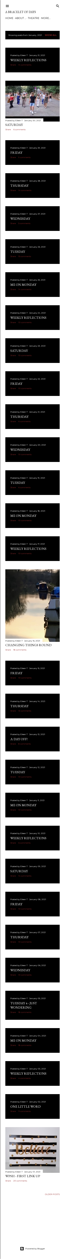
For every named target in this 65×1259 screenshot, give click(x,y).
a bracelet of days (20, 12)
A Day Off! (19, 739)
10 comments (25, 322)
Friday (16, 152)
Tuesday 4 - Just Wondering (23, 1005)
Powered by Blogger (35, 1248)
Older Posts (52, 1194)
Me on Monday (23, 284)
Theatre (33, 18)
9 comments (24, 157)
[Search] (58, 5)
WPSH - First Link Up (22, 1176)
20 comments (20, 1180)
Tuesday (17, 251)
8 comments (24, 744)
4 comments (24, 1078)
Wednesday (20, 218)
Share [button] (13, 65)
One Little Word (25, 1106)
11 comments (24, 1111)
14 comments (24, 65)
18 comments (19, 650)
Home (9, 18)
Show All (51, 35)
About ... (20, 18)
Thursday (19, 185)
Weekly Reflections (28, 60)
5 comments (24, 223)
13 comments (24, 711)
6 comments (19, 129)
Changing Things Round (28, 645)
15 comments (24, 256)
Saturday (14, 125)
